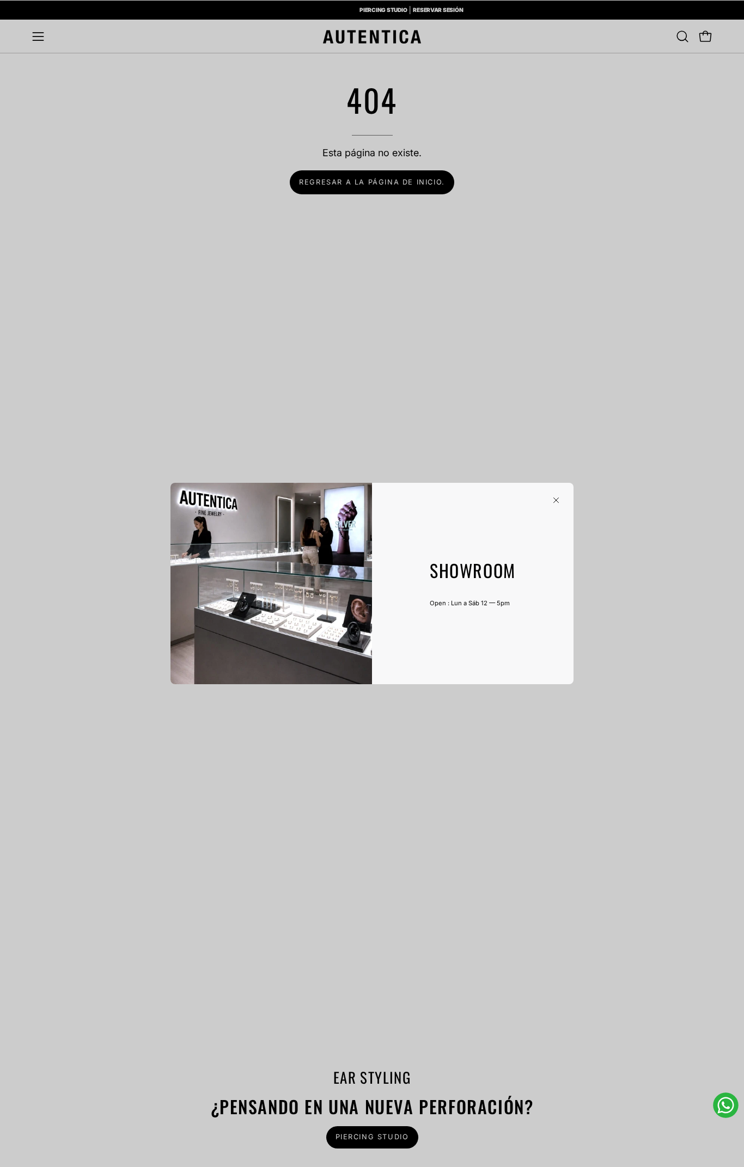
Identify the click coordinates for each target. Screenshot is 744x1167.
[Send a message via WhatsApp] (726, 1105)
